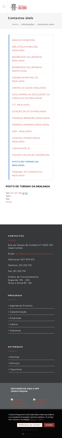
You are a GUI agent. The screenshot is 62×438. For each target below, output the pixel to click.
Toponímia (15, 369)
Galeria (13, 324)
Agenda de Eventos (20, 305)
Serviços (14, 363)
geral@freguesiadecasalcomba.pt (34, 253)
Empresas (15, 318)
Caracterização (18, 312)
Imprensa (15, 330)
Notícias (14, 357)
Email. (9, 202)
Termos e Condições (37, 419)
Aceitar (49, 425)
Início (15, 24)
